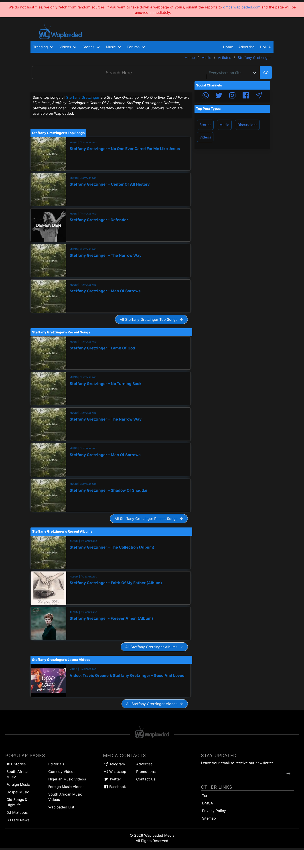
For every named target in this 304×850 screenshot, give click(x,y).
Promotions (146, 771)
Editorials (56, 764)
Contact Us (145, 779)
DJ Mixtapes (17, 812)
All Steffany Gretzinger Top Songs (150, 319)
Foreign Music (18, 784)
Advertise (144, 764)
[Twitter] (219, 96)
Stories (205, 124)
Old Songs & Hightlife (16, 802)
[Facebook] (246, 96)
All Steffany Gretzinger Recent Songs (147, 518)
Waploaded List (61, 807)
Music (224, 124)
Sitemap (209, 818)
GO (266, 72)
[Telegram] (259, 96)
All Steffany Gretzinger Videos (153, 704)
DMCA (265, 47)
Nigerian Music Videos (67, 779)
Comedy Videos (61, 771)
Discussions (247, 124)
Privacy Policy (214, 810)
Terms (207, 795)
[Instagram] (232, 96)
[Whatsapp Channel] (206, 96)
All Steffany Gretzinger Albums (152, 647)
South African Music (17, 774)
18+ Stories (16, 764)
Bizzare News (17, 820)
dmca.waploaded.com (241, 7)
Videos (205, 137)
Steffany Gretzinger (82, 97)
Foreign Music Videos (66, 786)
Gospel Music (17, 792)
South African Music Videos (65, 797)
